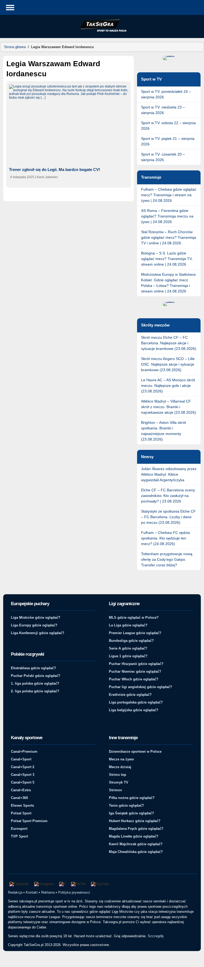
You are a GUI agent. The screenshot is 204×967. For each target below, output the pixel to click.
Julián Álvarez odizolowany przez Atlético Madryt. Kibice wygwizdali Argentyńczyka (169, 474)
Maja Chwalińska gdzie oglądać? (136, 852)
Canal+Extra (21, 790)
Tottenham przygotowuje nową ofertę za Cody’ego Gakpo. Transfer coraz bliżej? (166, 559)
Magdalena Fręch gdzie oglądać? (136, 829)
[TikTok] (78, 884)
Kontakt (32, 892)
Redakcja (15, 892)
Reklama (48, 892)
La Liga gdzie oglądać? (128, 625)
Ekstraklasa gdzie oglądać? (33, 668)
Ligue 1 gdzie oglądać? (128, 656)
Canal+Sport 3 (22, 775)
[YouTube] (100, 884)
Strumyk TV (118, 782)
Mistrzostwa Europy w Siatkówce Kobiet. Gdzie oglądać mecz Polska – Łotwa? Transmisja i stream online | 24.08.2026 (168, 282)
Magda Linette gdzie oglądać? (133, 836)
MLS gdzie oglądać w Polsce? (134, 617)
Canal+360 (19, 798)
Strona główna (15, 47)
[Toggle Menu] (10, 7)
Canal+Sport (21, 759)
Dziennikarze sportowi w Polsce (135, 751)
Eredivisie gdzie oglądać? (130, 695)
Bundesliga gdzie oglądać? (131, 641)
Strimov (115, 790)
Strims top (117, 775)
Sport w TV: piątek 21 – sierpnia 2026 (167, 141)
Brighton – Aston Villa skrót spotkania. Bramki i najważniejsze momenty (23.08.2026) (163, 430)
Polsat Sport (21, 813)
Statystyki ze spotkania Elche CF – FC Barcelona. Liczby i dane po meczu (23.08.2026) (168, 517)
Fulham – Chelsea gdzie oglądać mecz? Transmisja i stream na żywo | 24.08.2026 (168, 195)
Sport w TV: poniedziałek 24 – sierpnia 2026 (166, 94)
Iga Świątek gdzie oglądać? (131, 813)
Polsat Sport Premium (29, 821)
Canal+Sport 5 (22, 782)
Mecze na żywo (121, 759)
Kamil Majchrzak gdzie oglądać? (136, 844)
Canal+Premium (24, 751)
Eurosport (19, 829)
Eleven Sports (22, 805)
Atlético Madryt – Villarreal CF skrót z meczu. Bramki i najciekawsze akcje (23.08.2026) (168, 407)
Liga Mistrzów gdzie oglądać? (35, 617)
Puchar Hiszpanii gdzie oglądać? (136, 664)
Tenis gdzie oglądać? (126, 805)
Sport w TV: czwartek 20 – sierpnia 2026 (163, 157)
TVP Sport (19, 836)
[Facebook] (19, 884)
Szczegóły (156, 936)
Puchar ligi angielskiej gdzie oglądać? (140, 687)
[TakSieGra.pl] (102, 31)
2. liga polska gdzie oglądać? (35, 691)
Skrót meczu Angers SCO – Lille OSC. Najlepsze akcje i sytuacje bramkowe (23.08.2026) (168, 364)
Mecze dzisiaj (120, 767)
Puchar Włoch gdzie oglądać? (133, 679)
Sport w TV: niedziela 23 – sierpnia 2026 (163, 110)
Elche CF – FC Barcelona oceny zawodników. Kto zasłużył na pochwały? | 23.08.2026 (168, 495)
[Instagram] (44, 884)
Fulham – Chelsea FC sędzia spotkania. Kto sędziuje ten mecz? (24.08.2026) (165, 538)
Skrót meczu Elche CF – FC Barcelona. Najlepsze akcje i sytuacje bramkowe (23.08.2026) (168, 343)
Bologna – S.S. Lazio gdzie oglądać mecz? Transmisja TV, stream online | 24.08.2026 (167, 258)
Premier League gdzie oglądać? (135, 633)
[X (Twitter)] (62, 884)
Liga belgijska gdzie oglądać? (133, 710)
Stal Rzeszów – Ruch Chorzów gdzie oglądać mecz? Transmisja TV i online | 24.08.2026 (168, 237)
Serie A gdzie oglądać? (128, 648)
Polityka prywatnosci (74, 892)
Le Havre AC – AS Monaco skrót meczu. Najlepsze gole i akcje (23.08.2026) (168, 385)
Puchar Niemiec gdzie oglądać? (135, 671)
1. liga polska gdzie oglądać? (35, 683)
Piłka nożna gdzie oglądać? (132, 798)
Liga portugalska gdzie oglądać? (136, 702)
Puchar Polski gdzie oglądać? (35, 676)
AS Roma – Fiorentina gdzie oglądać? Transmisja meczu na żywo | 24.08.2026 (167, 216)
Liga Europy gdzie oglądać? (34, 625)
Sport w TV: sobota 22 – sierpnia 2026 (168, 126)
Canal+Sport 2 (22, 767)
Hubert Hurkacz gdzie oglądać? (134, 821)
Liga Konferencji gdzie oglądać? (37, 633)
